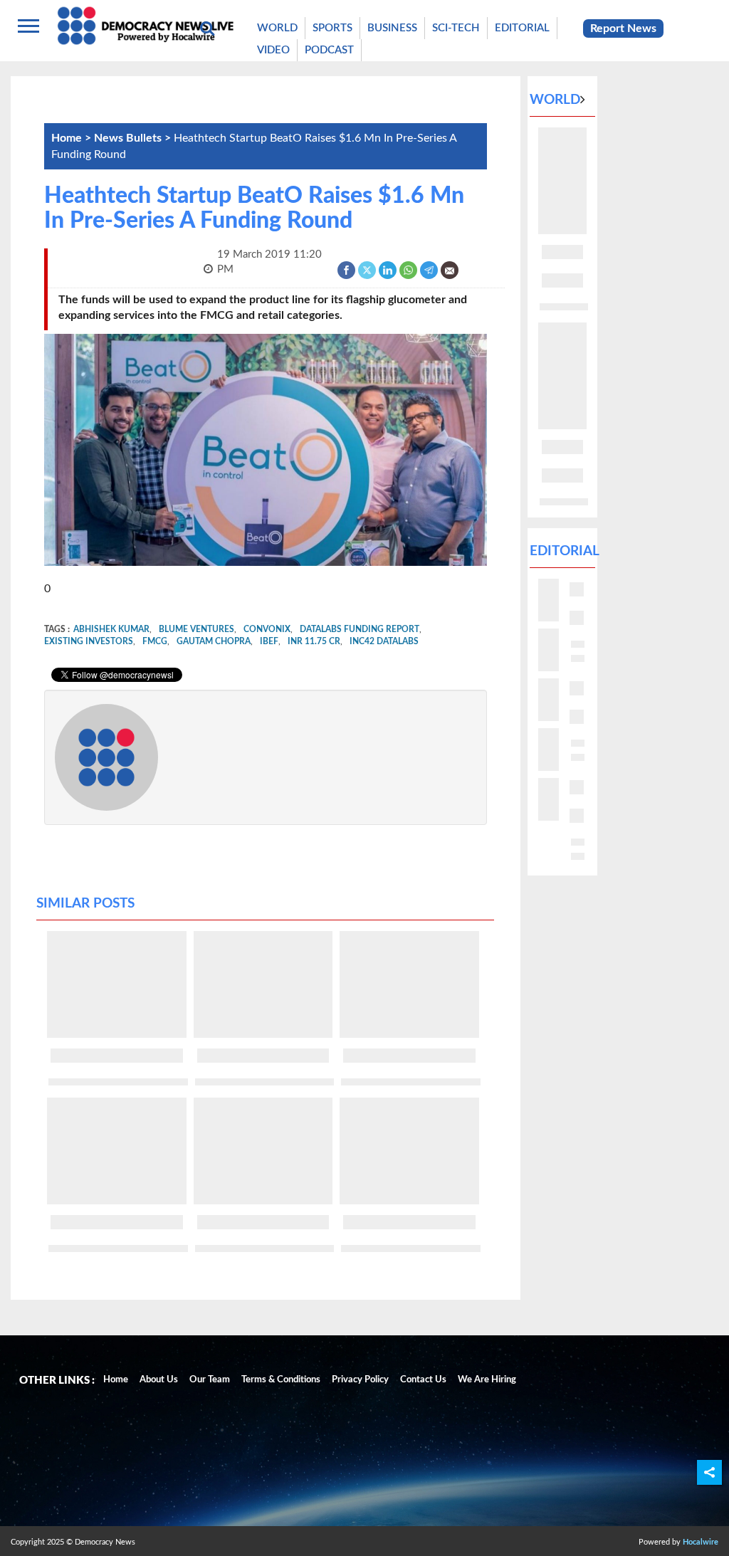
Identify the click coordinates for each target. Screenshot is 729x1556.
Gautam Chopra (214, 641)
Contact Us (423, 1379)
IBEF (269, 641)
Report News (623, 28)
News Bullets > (134, 138)
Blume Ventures (196, 629)
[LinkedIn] (388, 269)
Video (273, 50)
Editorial (522, 28)
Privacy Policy (360, 1379)
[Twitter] (368, 269)
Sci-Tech (456, 28)
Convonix (266, 629)
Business (392, 28)
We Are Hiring (487, 1379)
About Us (159, 1379)
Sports (332, 28)
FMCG (154, 641)
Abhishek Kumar (111, 629)
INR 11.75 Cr (314, 641)
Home (115, 1379)
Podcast (329, 50)
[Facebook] (347, 269)
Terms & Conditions (280, 1379)
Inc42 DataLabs (384, 641)
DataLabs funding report (359, 629)
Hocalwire (700, 1542)
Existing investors (88, 641)
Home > (72, 138)
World (277, 28)
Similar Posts (85, 903)
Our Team (209, 1379)
